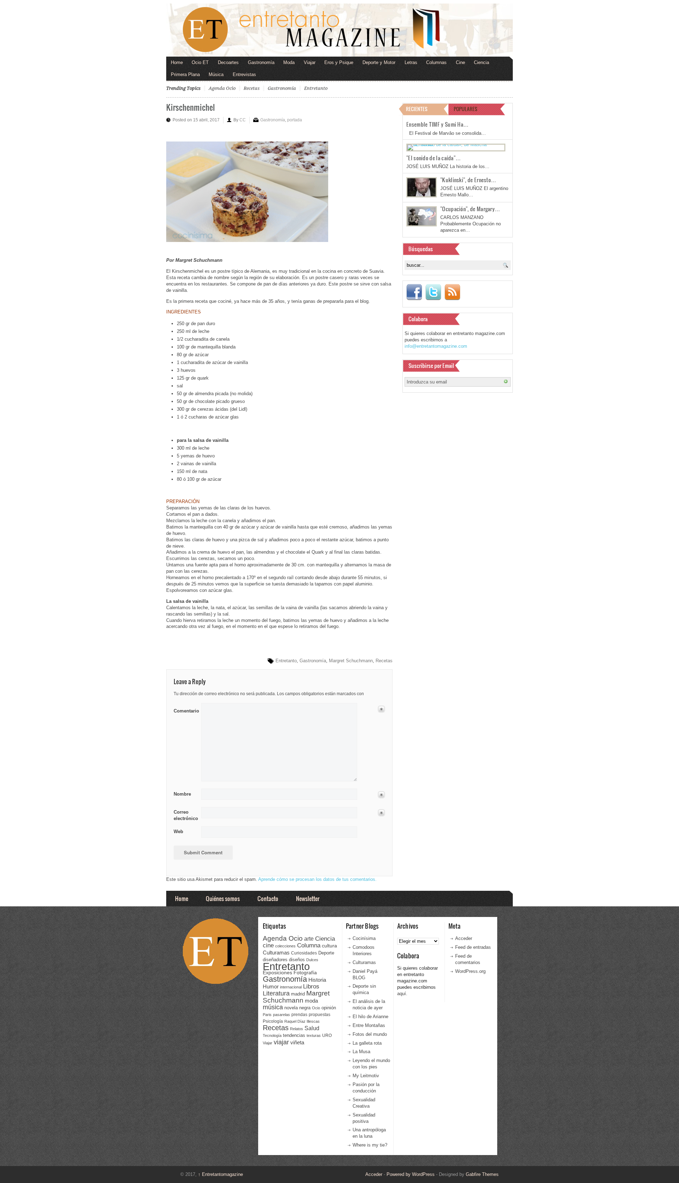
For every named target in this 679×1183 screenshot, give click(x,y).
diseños (297, 959)
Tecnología (272, 1035)
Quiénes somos (223, 898)
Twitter (433, 292)
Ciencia (481, 62)
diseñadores (275, 959)
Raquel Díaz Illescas (302, 1021)
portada (294, 119)
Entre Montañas (369, 1025)
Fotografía (305, 972)
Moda (289, 62)
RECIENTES (417, 108)
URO (327, 1035)
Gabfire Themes (482, 1174)
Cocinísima (364, 938)
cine (268, 945)
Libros (311, 986)
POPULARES (465, 108)
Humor (271, 986)
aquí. (402, 993)
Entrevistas (244, 74)
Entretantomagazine (220, 1174)
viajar (281, 1042)
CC (242, 119)
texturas (314, 1035)
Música (216, 74)
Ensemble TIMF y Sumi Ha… (437, 124)
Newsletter (307, 898)
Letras (411, 62)
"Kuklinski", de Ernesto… (468, 180)
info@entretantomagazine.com (436, 346)
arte (309, 939)
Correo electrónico (185, 815)
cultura (329, 945)
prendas (299, 1014)
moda (311, 1001)
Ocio (316, 1008)
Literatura (276, 993)
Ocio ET (200, 62)
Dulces (312, 960)
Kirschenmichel (190, 107)
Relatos (296, 1029)
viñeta (297, 1042)
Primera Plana (185, 74)
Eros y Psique (338, 62)
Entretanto (315, 88)
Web (178, 831)
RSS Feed (452, 292)
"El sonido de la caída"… (433, 158)
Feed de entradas (473, 947)
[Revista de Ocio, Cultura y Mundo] (339, 30)
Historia (317, 980)
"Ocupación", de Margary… (470, 209)
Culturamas (276, 953)
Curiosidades (304, 953)
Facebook (414, 292)
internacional (291, 987)
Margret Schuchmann (351, 660)
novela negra (297, 1007)
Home (177, 62)
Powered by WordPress (411, 1174)
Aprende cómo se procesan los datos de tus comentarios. (317, 879)
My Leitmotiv (366, 1075)
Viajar (309, 62)
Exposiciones (277, 972)
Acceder (463, 938)
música (273, 1007)
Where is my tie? (370, 1145)
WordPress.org (470, 971)
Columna (308, 945)
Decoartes (228, 62)
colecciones (285, 946)
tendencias (294, 1035)
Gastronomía (261, 62)
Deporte (326, 953)
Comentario (185, 710)
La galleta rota (367, 1043)
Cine (460, 62)
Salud (311, 1028)
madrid (298, 994)
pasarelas (281, 1014)
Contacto (267, 898)
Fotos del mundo (370, 1034)
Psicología (273, 1021)
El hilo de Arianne (370, 1016)
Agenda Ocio (222, 88)
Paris (267, 1014)
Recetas (252, 88)
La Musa (361, 1051)
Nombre (182, 794)
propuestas (319, 1014)
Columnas (436, 62)
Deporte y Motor (378, 62)
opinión (328, 1007)
